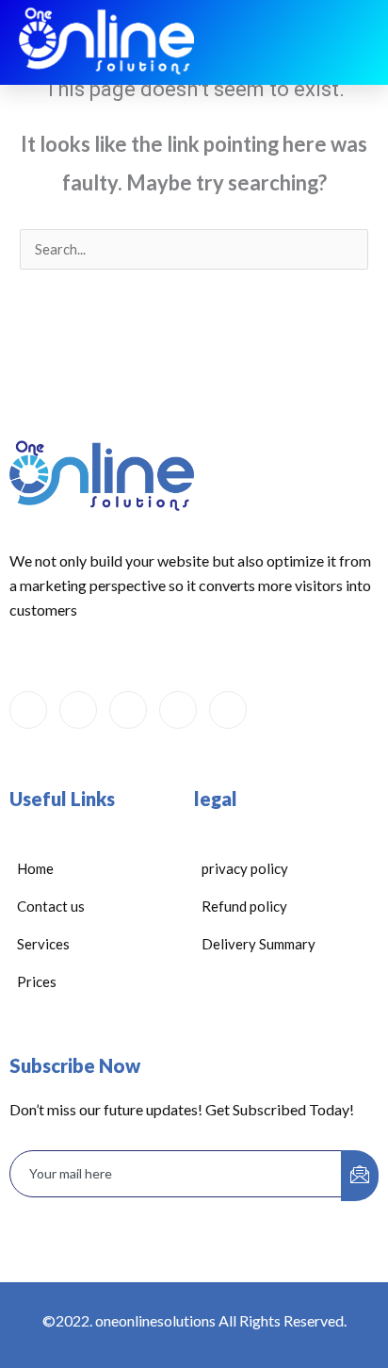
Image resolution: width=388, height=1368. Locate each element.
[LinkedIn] (128, 710)
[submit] (360, 1175)
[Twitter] (78, 710)
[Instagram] (228, 710)
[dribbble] (178, 710)
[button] (355, 42)
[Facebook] (28, 710)
